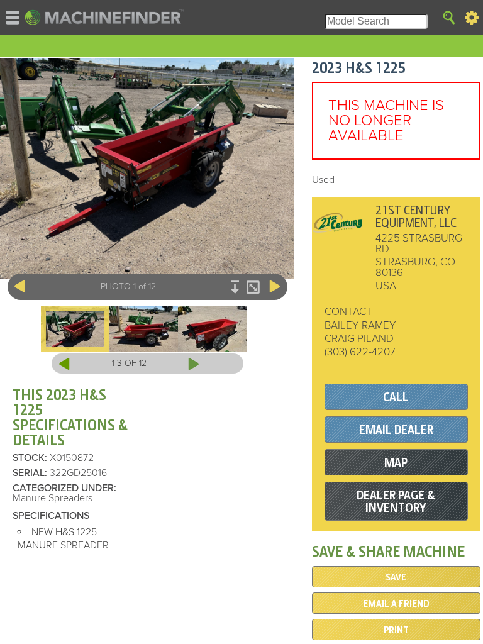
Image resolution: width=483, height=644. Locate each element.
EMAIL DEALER (396, 430)
